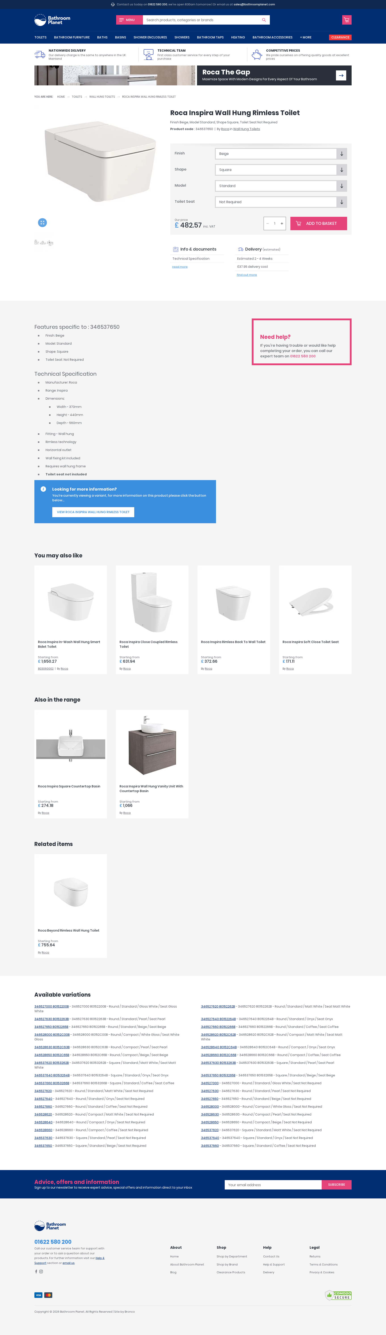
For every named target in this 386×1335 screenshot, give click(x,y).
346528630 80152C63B (52, 1047)
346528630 (210, 1114)
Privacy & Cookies (322, 1272)
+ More (305, 37)
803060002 (46, 669)
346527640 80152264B (218, 1019)
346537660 (210, 1145)
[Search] (264, 20)
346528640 (43, 1122)
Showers (181, 37)
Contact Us (271, 1256)
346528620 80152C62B (218, 1034)
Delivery (268, 1272)
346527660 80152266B (218, 1027)
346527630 (210, 1091)
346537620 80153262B (51, 1063)
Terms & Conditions (324, 1264)
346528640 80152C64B (219, 1047)
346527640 (43, 1099)
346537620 (210, 1130)
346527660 (43, 1106)
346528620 (43, 1114)
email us (69, 1263)
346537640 (210, 1138)
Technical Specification (191, 258)
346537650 (43, 1145)
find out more (247, 275)
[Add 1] (282, 223)
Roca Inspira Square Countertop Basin (69, 786)
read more (180, 267)
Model (180, 185)
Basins (120, 37)
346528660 (43, 1130)
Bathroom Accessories (272, 37)
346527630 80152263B (51, 1019)
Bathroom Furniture (72, 37)
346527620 (43, 1091)
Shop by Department (232, 1256)
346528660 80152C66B (218, 1055)
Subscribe (336, 1184)
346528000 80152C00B (52, 1034)
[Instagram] (41, 1272)
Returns (315, 1256)
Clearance (340, 37)
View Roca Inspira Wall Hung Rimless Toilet (93, 512)
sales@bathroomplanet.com (254, 4)
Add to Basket (321, 223)
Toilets (40, 37)
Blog (173, 1272)
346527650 (209, 1099)
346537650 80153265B (218, 1075)
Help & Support (274, 1264)
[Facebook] (36, 1272)
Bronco (130, 1312)
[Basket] (347, 20)
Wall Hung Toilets (102, 97)
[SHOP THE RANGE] (341, 75)
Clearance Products (231, 1272)
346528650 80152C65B (51, 1055)
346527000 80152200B (51, 1006)
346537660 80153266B (51, 1083)
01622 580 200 (157, 4)
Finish (180, 153)
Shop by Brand (227, 1264)
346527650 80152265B (51, 1027)
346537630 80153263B (218, 1063)
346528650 (210, 1122)
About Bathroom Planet (187, 1264)
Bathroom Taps (210, 37)
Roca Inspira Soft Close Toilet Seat (311, 642)
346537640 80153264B (52, 1075)
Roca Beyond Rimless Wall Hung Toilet (68, 930)
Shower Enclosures (150, 37)
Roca (225, 129)
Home (61, 97)
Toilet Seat (185, 201)
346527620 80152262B (218, 1006)
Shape (181, 169)
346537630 (43, 1138)
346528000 (210, 1106)
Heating (238, 37)
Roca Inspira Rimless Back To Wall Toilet (233, 642)
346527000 (210, 1083)
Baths (102, 37)
